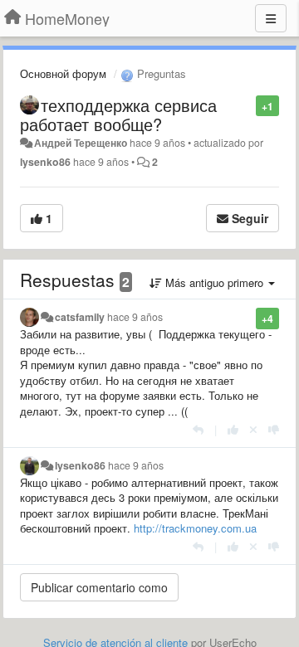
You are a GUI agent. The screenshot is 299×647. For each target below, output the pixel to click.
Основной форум (63, 73)
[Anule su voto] (253, 429)
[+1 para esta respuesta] (233, 429)
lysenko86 (45, 161)
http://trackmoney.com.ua (195, 528)
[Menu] (271, 18)
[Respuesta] (198, 429)
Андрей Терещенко (80, 142)
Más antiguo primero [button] (214, 282)
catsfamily (80, 316)
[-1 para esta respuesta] (273, 429)
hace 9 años (135, 316)
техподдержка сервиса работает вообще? (118, 114)
